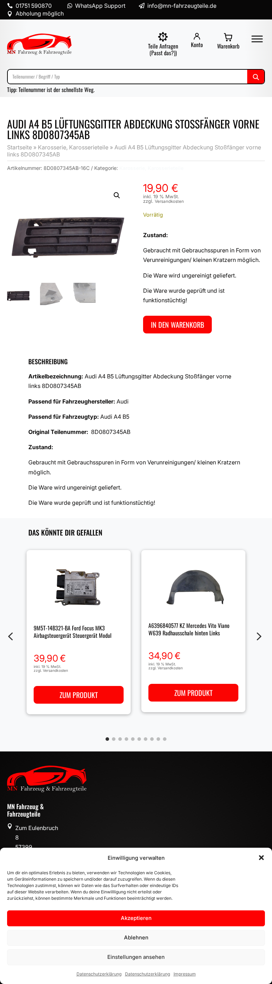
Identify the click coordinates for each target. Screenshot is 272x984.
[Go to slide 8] (152, 739)
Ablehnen (136, 937)
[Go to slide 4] (126, 739)
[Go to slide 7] (145, 739)
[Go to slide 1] (107, 739)
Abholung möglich (40, 13)
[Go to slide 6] (139, 739)
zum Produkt (79, 695)
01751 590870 (34, 5)
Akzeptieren (136, 918)
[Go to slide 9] (158, 739)
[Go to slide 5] (133, 739)
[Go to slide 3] (120, 739)
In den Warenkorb (177, 324)
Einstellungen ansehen (136, 957)
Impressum (185, 974)
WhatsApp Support (100, 5)
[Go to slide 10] (164, 739)
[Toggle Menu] (257, 38)
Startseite (19, 147)
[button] (261, 857)
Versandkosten (169, 201)
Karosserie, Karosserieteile (73, 147)
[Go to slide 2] (113, 739)
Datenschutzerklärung (98, 974)
